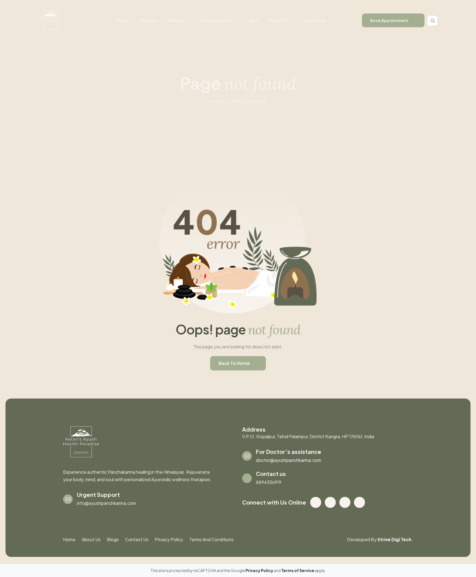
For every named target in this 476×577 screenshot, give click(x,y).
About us (279, 20)
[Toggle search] (432, 20)
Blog (254, 20)
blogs (113, 539)
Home (123, 20)
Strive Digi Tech (394, 539)
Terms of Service (298, 570)
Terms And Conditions (211, 539)
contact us (136, 539)
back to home (234, 363)
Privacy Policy (169, 539)
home (217, 101)
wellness (176, 20)
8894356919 (268, 482)
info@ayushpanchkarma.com (106, 503)
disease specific (217, 20)
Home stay (314, 20)
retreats (148, 20)
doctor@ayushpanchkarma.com (288, 460)
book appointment (389, 20)
